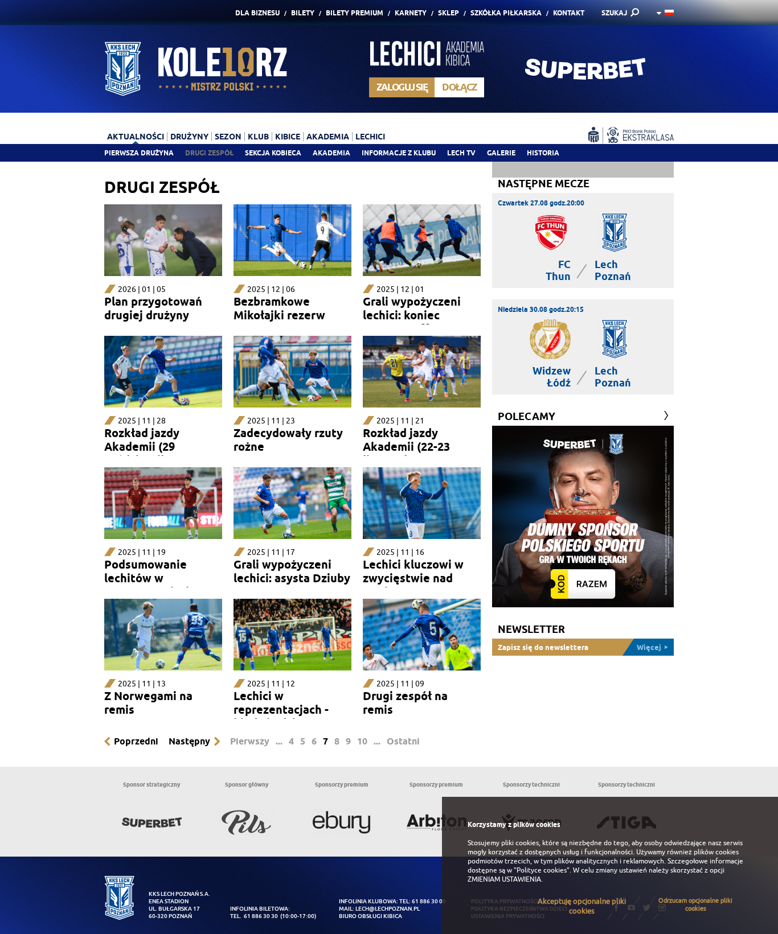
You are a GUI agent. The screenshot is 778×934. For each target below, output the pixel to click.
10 (362, 741)
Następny (189, 741)
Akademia (331, 153)
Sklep (448, 13)
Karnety (411, 13)
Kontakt (568, 13)
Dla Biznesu (257, 13)
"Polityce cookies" (542, 870)
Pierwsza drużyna (139, 153)
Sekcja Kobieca (273, 153)
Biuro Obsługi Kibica (370, 916)
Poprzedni (136, 741)
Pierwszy (249, 741)
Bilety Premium (354, 13)
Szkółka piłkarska (506, 13)
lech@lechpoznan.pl (387, 908)
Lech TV (461, 153)
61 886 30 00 (429, 901)
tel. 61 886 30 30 (254, 916)
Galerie (501, 153)
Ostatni (403, 741)
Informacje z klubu (399, 153)
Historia (543, 153)
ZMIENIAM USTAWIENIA (504, 879)
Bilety (302, 13)
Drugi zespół (209, 153)
